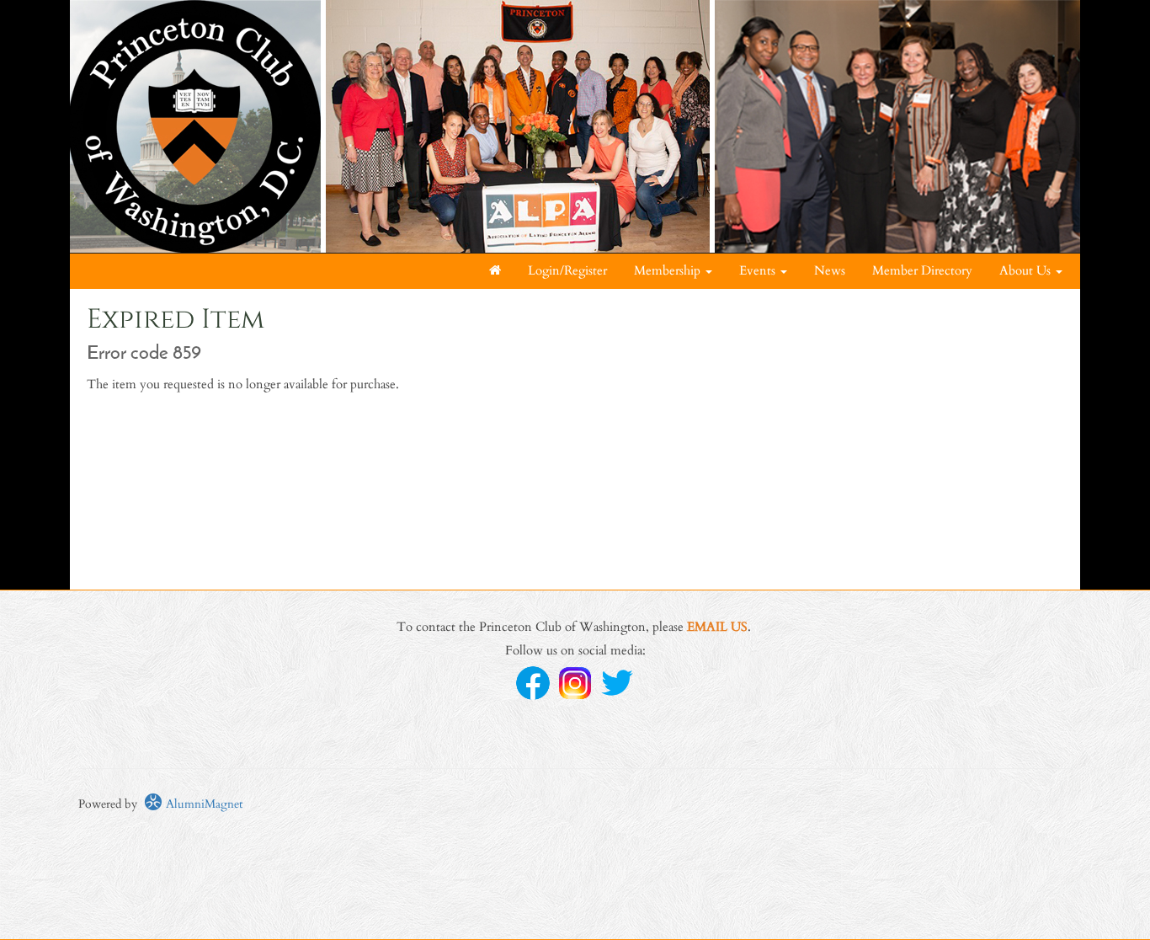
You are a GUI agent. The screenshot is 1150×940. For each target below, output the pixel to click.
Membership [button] (669, 271)
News (829, 271)
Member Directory (922, 271)
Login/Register (567, 271)
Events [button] (759, 271)
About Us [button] (1026, 271)
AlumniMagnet (202, 804)
